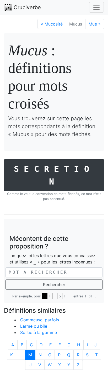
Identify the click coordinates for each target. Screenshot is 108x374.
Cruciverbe (26, 7)
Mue (95, 24)
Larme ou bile (33, 326)
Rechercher (54, 284)
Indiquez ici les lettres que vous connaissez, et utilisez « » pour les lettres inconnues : (52, 259)
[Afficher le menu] (96, 7)
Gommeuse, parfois (39, 319)
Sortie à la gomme (38, 332)
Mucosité (52, 24)
